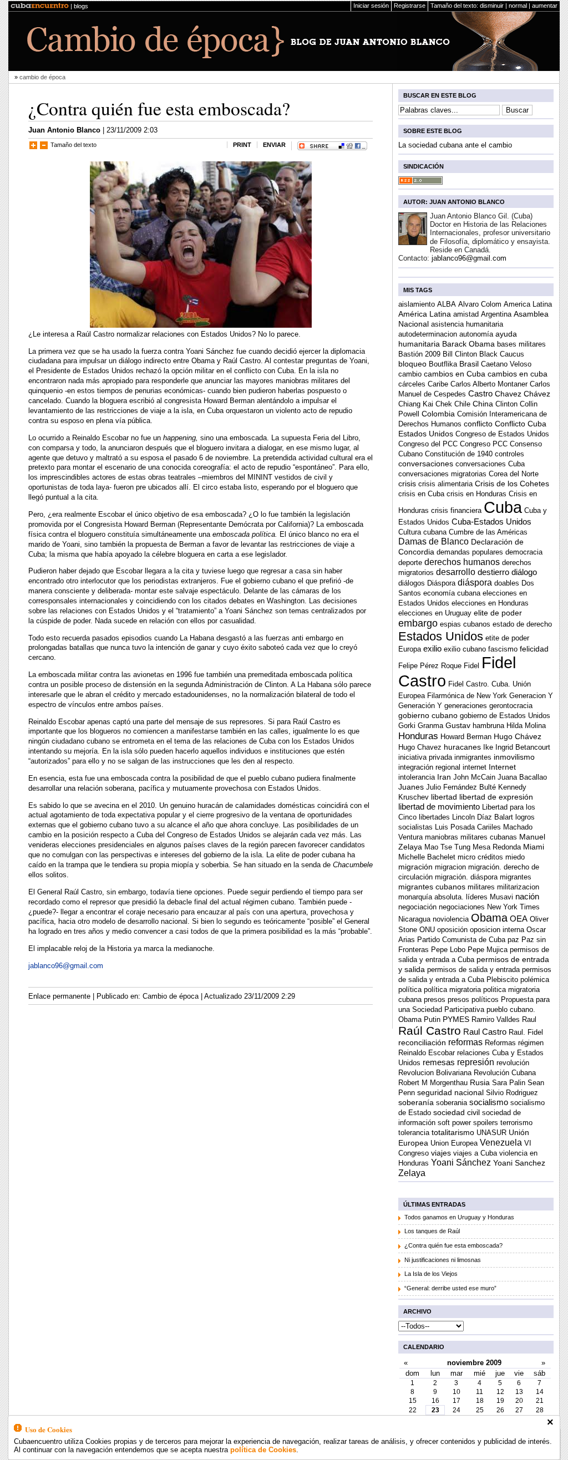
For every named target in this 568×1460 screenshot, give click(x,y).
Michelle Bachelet (426, 857)
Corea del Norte (514, 474)
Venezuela (501, 1142)
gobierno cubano (428, 715)
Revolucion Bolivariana (434, 1073)
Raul (529, 1019)
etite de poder (507, 638)
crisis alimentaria (445, 484)
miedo (515, 857)
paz (513, 939)
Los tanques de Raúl (432, 1231)
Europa (409, 649)
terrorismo (516, 1122)
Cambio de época (171, 996)
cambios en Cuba (454, 374)
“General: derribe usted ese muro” (450, 1288)
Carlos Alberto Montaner (489, 384)
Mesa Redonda (497, 847)
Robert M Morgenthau (433, 1083)
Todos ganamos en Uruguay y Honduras (459, 1217)
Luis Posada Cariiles (468, 827)
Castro (480, 393)
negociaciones (462, 907)
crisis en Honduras (476, 494)
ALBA (446, 304)
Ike (488, 747)
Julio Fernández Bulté (461, 787)
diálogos (411, 583)
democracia (523, 552)
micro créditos (480, 857)
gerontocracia (510, 705)
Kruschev (413, 797)
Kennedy (512, 787)
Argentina (496, 314)
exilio (432, 648)
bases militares (521, 344)
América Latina (424, 313)
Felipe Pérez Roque (430, 666)
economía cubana (451, 593)
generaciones (465, 705)
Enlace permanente (59, 996)
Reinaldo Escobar (426, 1053)
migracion (450, 867)
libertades (434, 817)
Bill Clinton (460, 354)
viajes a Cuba (475, 1153)
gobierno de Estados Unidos (505, 715)
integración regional (429, 767)
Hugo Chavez (420, 747)
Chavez (508, 394)
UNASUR (491, 1132)
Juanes (411, 787)
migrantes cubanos (431, 887)
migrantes (515, 877)
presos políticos (473, 999)
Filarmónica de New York (467, 695)
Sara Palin (508, 1083)
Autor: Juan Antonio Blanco (454, 202)
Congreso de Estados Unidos (502, 434)
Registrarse (409, 5)
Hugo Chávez (517, 736)
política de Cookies (263, 1450)
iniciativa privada (425, 757)
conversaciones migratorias (442, 474)
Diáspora (441, 583)
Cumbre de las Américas (488, 532)
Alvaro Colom (479, 304)
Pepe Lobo (448, 949)
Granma (430, 725)
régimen (531, 1043)
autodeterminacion (427, 334)
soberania (451, 1102)
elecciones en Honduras (490, 603)
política (410, 989)
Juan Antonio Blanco (64, 130)
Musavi (501, 897)
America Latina (528, 304)
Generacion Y (531, 695)
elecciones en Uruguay (434, 613)
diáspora (475, 582)
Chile (462, 404)
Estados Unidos (440, 636)
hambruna (488, 725)
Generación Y (420, 705)
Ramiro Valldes (495, 1019)
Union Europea (454, 1143)
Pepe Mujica (488, 949)
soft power (454, 1122)
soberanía (416, 1102)
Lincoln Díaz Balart (482, 817)
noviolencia (451, 919)
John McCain (474, 777)
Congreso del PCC (428, 444)
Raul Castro (484, 1031)
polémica (534, 979)
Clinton (506, 404)
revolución (512, 1063)
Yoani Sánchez (461, 1162)
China (483, 404)
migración (415, 867)
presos (434, 999)
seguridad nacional (450, 1092)
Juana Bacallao (522, 777)
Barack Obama (468, 344)
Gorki (406, 725)
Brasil (469, 364)
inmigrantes (472, 757)
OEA (519, 918)
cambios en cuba (517, 373)
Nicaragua (414, 919)
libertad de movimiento (439, 806)
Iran (444, 777)
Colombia (438, 413)
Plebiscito (502, 979)
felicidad (534, 649)
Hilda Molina (526, 725)
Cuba (503, 507)
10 (456, 1392)
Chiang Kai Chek (425, 404)
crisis (407, 483)
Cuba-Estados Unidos (491, 521)
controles (509, 454)
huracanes (462, 747)
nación (527, 896)
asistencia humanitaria (467, 324)
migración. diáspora (466, 877)
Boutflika (443, 364)
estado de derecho (522, 624)
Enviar (274, 144)
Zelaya (411, 1173)
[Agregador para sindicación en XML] (420, 182)
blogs (81, 6)
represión (475, 1062)
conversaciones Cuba (490, 464)
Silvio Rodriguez (512, 1092)
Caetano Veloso (506, 364)
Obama (489, 918)
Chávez (537, 394)
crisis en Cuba (421, 494)
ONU (427, 929)
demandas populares (470, 552)
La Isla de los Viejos (431, 1273)
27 (519, 1410)
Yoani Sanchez (519, 1162)
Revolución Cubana (505, 1073)
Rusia (480, 1082)
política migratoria (452, 989)
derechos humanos (462, 562)
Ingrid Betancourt (522, 747)
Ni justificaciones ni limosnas (442, 1259)
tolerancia (413, 1132)
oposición (452, 929)
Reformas (500, 1043)
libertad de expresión (496, 797)
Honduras (418, 735)
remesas (439, 1062)
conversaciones (425, 464)
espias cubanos (465, 624)
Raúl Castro (429, 1030)
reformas (465, 1042)
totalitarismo (453, 1132)
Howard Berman (465, 736)
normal (518, 5)
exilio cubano (465, 649)
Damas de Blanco (433, 541)
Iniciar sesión (371, 5)
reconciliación (422, 1043)
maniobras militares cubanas (471, 837)
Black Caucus (501, 354)
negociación (417, 907)
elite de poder (498, 613)
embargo (418, 623)
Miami (533, 846)
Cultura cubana (422, 532)
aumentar (544, 5)
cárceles (411, 384)
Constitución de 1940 (459, 454)
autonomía (476, 334)
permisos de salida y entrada (473, 969)
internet (474, 767)
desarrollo (455, 572)
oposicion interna (497, 929)
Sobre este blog (432, 131)
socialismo (488, 1102)
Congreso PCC (484, 444)
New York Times (513, 907)
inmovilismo (514, 756)
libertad (444, 797)
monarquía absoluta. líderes (443, 897)
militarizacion (518, 887)
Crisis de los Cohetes (512, 484)
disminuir (492, 5)
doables (506, 583)
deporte (410, 562)
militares (481, 887)
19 (500, 1401)
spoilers (485, 1122)
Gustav (457, 725)
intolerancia (416, 777)
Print (242, 144)
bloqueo (412, 364)
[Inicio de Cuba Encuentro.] (40, 6)
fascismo (503, 649)
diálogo (524, 572)
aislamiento (416, 304)
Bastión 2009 (419, 354)
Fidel (471, 666)
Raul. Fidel (526, 1032)
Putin (432, 1019)
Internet (502, 767)
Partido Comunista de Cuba (461, 939)
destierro (493, 572)
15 (413, 1401)
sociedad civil (456, 1112)
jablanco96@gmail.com (65, 966)
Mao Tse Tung (447, 847)
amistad (466, 314)
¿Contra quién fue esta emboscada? (159, 108)
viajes (441, 1153)
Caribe (438, 384)
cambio (410, 374)
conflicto (478, 424)
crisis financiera (456, 510)
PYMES (456, 1019)
